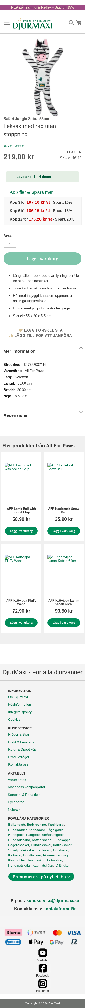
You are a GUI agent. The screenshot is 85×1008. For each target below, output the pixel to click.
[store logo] (32, 24)
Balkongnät (16, 824)
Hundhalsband (19, 840)
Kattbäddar (37, 830)
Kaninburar (56, 824)
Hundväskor (35, 860)
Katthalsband (41, 840)
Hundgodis (16, 835)
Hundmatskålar (19, 865)
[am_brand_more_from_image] (21, 479)
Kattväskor (54, 860)
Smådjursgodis (53, 835)
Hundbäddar (17, 830)
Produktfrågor (18, 757)
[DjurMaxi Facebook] (42, 971)
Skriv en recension (14, 145)
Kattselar (14, 855)
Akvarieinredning (55, 855)
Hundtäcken (32, 855)
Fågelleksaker (18, 845)
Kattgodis (33, 835)
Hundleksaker (41, 845)
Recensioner (16, 415)
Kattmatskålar (43, 865)
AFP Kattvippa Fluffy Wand (21, 602)
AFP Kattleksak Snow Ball (63, 510)
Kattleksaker (62, 845)
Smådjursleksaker (21, 850)
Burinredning (36, 824)
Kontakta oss (18, 764)
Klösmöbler (16, 860)
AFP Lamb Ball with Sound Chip (21, 510)
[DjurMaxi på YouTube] (42, 956)
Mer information (20, 351)
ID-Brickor (62, 865)
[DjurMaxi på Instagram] (42, 987)
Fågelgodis (55, 830)
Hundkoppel (62, 840)
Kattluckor (44, 850)
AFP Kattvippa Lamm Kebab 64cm (63, 602)
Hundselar (60, 850)
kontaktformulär (59, 909)
